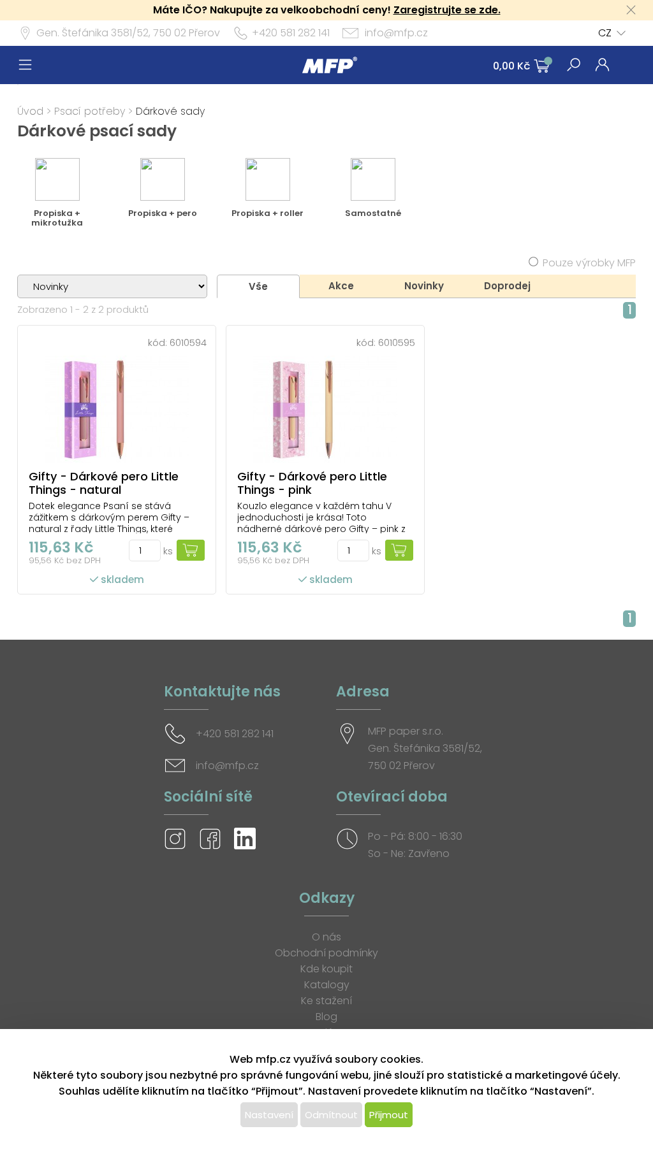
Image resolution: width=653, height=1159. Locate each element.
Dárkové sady (170, 111)
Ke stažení (326, 1000)
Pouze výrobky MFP (589, 263)
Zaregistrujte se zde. (447, 10)
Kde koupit (326, 968)
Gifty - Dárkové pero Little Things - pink (312, 483)
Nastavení (269, 1114)
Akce (341, 285)
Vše (258, 286)
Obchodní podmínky (326, 953)
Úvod (30, 111)
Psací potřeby (89, 111)
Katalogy (326, 984)
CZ (605, 32)
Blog (326, 1016)
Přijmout (388, 1114)
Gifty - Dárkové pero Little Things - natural (104, 483)
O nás (326, 937)
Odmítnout (331, 1114)
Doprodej (507, 285)
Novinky (424, 285)
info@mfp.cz (396, 32)
